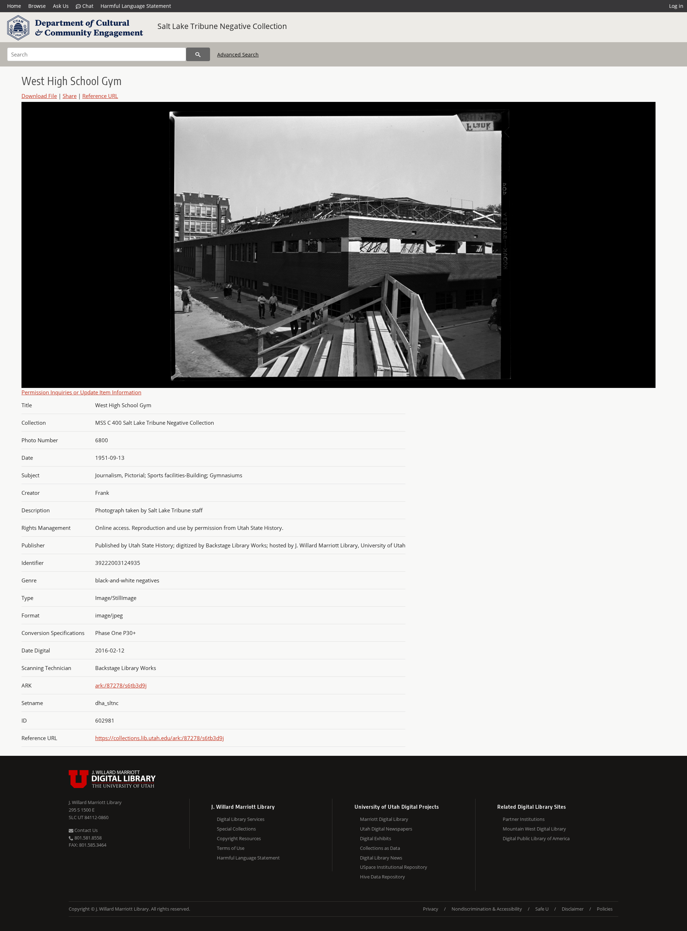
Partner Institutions (524, 819)
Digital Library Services (240, 819)
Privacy (430, 909)
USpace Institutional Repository (393, 867)
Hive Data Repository (382, 876)
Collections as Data (380, 848)
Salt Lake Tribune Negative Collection (222, 26)
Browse (37, 6)
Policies (605, 909)
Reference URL (100, 95)
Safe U (542, 909)
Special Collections (236, 829)
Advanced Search (238, 54)
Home (14, 6)
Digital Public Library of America (536, 838)
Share (70, 95)
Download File (39, 95)
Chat (87, 6)
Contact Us (85, 830)
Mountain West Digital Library (534, 829)
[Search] (198, 54)
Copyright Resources (239, 838)
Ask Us (61, 6)
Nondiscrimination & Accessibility (487, 909)
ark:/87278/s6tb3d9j (121, 685)
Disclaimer (573, 909)
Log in (676, 6)
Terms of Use (230, 848)
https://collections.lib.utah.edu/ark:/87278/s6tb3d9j (159, 738)
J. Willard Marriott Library (95, 802)
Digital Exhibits (375, 838)
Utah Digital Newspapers (386, 829)
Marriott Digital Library (384, 819)
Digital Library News (381, 857)
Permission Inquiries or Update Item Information (81, 392)
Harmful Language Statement (136, 6)
